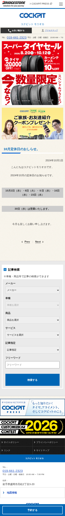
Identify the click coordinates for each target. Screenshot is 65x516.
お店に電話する (18, 30)
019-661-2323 (17, 37)
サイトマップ (42, 450)
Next (38, 241)
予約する (32, 510)
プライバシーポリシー (47, 442)
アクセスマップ (51, 30)
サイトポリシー (11, 442)
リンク (7, 450)
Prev (27, 241)
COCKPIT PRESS (40, 4)
